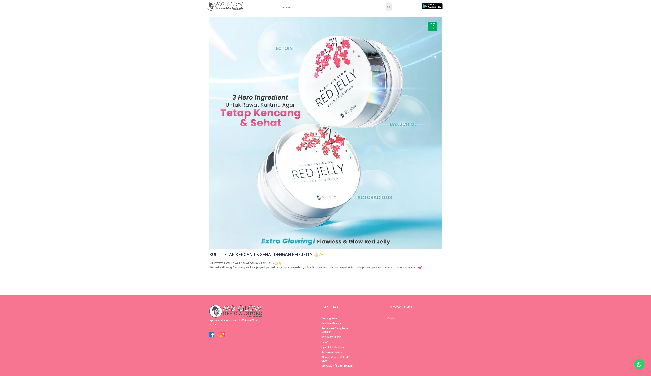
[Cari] (388, 7)
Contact (391, 318)
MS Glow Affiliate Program (337, 365)
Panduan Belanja (331, 323)
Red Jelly (356, 267)
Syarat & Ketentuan (332, 347)
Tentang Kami (329, 318)
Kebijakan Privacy (331, 352)
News (324, 342)
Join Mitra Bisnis (331, 337)
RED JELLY (267, 263)
